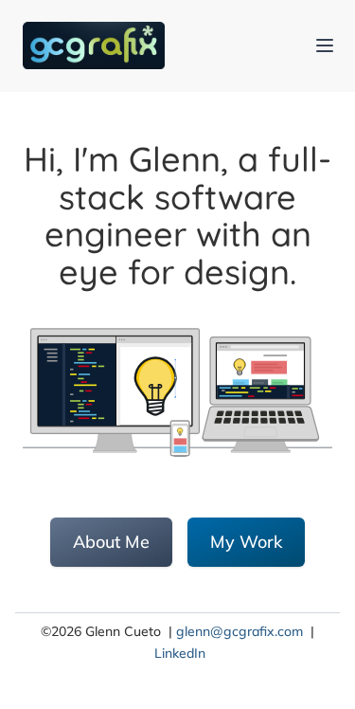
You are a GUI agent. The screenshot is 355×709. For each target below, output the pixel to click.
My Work (246, 542)
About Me (111, 542)
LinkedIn (179, 653)
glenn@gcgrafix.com (239, 631)
